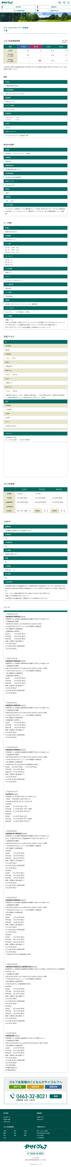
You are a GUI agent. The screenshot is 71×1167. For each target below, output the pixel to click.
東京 (15, 1131)
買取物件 (54, 7)
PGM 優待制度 (40, 1138)
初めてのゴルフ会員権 (42, 1131)
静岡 (5, 1133)
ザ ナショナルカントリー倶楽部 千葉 (16, 136)
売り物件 (18, 7)
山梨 (5, 1138)
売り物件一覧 (7, 1117)
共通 (5, 1131)
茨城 (15, 1135)
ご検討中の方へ (54, 11)
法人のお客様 (40, 1135)
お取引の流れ (7, 1121)
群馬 (25, 1135)
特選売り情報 (7, 1119)
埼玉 (15, 1133)
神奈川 (25, 1131)
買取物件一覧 (40, 1117)
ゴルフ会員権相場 (19, 11)
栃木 (5, 1135)
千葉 (25, 1133)
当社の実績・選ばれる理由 (43, 1133)
